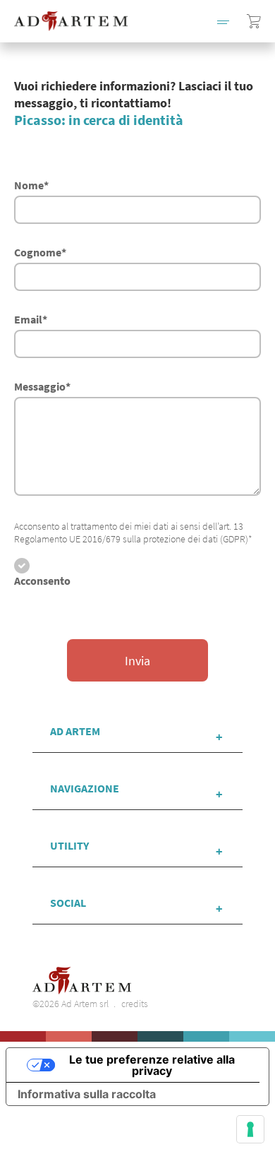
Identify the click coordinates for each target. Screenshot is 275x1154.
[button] (223, 21)
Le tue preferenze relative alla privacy (152, 1065)
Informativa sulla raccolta (87, 1094)
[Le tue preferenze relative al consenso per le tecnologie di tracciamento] (250, 1129)
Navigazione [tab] (84, 788)
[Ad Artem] (71, 21)
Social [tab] (68, 903)
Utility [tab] (69, 845)
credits (134, 1003)
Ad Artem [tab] (75, 731)
